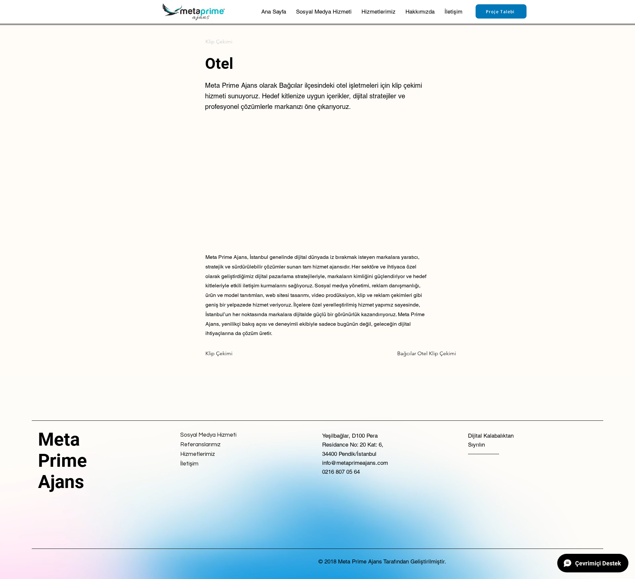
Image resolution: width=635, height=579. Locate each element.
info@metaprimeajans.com (355, 462)
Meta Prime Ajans (62, 460)
